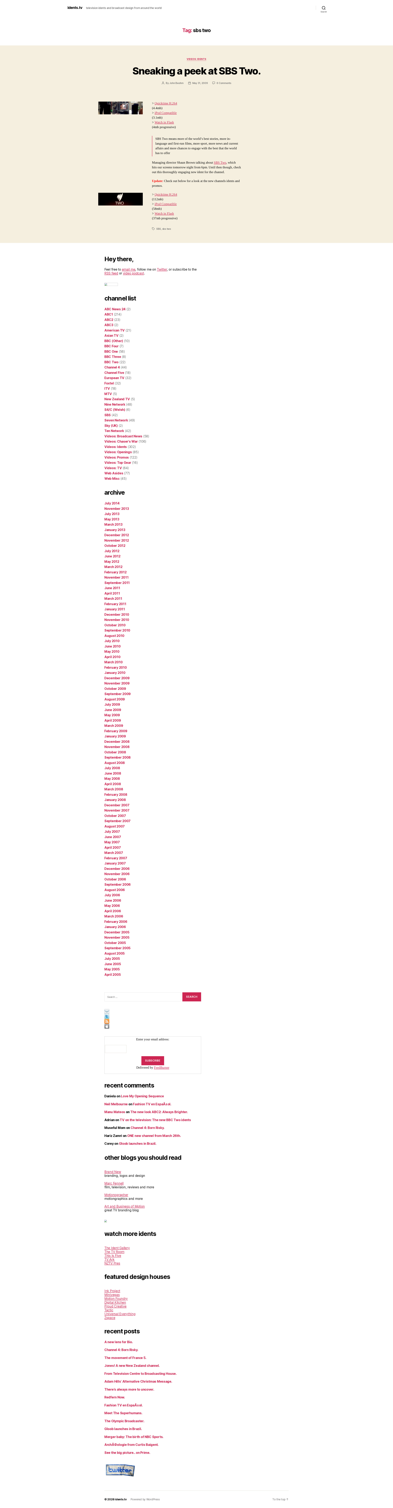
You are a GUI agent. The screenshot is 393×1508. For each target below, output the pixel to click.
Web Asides (113, 473)
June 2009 (112, 710)
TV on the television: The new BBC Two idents (155, 1120)
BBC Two (111, 362)
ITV (107, 388)
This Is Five (112, 1256)
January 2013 (114, 530)
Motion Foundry (116, 1299)
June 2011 (112, 588)
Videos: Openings (118, 452)
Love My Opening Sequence (142, 1096)
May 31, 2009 (200, 83)
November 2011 (116, 577)
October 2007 (115, 816)
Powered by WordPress (145, 1499)
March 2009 (113, 726)
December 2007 (116, 805)
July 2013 (111, 514)
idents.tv (75, 8)
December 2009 (117, 678)
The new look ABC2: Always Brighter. (159, 1112)
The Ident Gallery (117, 1248)
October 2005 (115, 943)
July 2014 (112, 503)
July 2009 (112, 704)
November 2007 (116, 810)
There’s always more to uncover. (129, 1389)
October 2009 (115, 689)
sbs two (166, 228)
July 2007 (112, 831)
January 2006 (115, 927)
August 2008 (114, 763)
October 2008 (115, 752)
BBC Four (111, 346)
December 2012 (116, 535)
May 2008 (112, 779)
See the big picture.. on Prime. (127, 1453)
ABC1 (108, 314)
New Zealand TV (117, 399)
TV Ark (109, 1259)
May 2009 (112, 715)
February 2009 (115, 731)
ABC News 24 (115, 309)
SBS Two (220, 163)
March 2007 (113, 853)
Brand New (112, 1172)
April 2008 (112, 784)
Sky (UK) (111, 426)
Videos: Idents (196, 59)
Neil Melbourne (116, 1104)
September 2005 (117, 948)
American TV (114, 330)
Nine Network (114, 404)
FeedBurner (161, 1068)
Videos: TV (113, 468)
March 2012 (113, 567)
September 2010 (117, 630)
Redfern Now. (114, 1397)
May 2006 (112, 906)
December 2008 (117, 742)
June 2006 (112, 900)
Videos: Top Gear (117, 463)
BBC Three (112, 357)
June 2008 (112, 773)
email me (128, 269)
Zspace (109, 1318)
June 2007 (112, 837)
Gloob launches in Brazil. (137, 1144)
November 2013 (116, 509)
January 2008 (115, 800)
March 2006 (113, 916)
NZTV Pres (112, 1263)
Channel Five (114, 373)
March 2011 (113, 599)
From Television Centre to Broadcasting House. (140, 1374)
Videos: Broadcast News (123, 436)
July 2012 (111, 551)
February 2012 (115, 572)
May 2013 (111, 519)
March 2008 (113, 789)
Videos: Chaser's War (121, 441)
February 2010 (115, 667)
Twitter (162, 269)
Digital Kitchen (115, 1302)
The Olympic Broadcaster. (124, 1421)
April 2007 (112, 847)
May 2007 (112, 842)
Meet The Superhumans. (123, 1413)
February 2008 (115, 795)
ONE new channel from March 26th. (154, 1136)
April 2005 (112, 975)
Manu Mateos (114, 1112)
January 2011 (114, 609)
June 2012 (112, 556)
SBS (158, 228)
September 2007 (117, 821)
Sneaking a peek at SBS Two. (196, 71)
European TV (114, 378)
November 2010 (116, 620)
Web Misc (112, 479)
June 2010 (112, 646)
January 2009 (115, 736)
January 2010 (114, 673)
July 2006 (112, 895)
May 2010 (111, 651)
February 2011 (115, 604)
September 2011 (117, 583)
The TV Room (114, 1252)
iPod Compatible (166, 113)
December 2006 (117, 869)
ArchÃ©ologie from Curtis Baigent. (131, 1445)
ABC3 (108, 325)
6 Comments (224, 83)
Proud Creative (115, 1306)
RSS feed (111, 273)
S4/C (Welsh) (114, 410)
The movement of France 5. (125, 1358)
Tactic (108, 1310)
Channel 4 (112, 367)
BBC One (111, 351)
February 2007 (115, 858)
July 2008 (112, 768)
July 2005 (112, 959)
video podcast (133, 273)
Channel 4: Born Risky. (148, 1128)
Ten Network (114, 431)
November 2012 (116, 540)
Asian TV (111, 335)
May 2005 (112, 969)
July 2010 (112, 641)
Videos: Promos (116, 457)
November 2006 (117, 874)
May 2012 (111, 562)
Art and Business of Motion (124, 1206)
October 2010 (115, 625)
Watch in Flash (164, 122)
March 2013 (113, 524)
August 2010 (114, 636)
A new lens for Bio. (118, 1342)
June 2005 (112, 964)
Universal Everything (120, 1314)
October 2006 (115, 879)
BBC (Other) (113, 341)
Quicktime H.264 (166, 103)
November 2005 (116, 937)
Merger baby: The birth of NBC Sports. (133, 1437)
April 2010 (112, 657)
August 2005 (114, 953)
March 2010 (113, 662)
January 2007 (115, 863)
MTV (108, 394)
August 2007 (114, 826)
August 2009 (114, 699)
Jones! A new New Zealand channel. (132, 1366)
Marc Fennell (114, 1183)
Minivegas (112, 1295)
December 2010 (116, 614)
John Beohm (176, 83)
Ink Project (112, 1291)
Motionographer (116, 1195)
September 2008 (117, 757)
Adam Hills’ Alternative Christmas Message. (138, 1381)
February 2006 (115, 922)
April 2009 (112, 720)
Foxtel (109, 383)
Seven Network (116, 420)
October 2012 (114, 546)
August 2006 (114, 890)
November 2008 (117, 747)
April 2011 (112, 593)
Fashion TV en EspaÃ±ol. (152, 1104)
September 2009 (117, 694)
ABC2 (108, 320)
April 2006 (112, 911)
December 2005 (116, 932)
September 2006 (117, 884)
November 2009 (117, 683)
